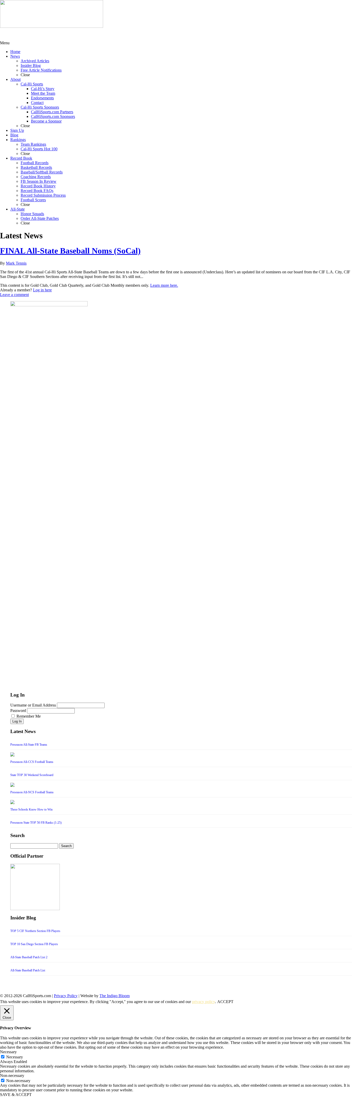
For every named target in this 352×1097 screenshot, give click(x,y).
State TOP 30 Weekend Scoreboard (31, 775)
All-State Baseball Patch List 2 (28, 957)
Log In (17, 721)
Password (18, 710)
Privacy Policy (66, 996)
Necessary (14, 1057)
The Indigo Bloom (114, 996)
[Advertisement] (41, 34)
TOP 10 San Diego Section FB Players (34, 944)
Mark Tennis (16, 263)
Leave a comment (14, 294)
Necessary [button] (8, 1052)
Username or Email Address (33, 705)
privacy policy (203, 1001)
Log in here (42, 290)
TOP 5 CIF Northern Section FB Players (35, 931)
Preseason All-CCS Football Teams (31, 762)
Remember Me (28, 716)
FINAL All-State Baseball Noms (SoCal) (70, 250)
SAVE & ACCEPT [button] (16, 1094)
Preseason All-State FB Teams (28, 744)
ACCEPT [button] (225, 1001)
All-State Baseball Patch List (27, 970)
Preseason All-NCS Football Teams (32, 792)
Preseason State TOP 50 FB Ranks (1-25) (36, 822)
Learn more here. (164, 285)
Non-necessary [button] (12, 1075)
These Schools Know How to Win (31, 809)
